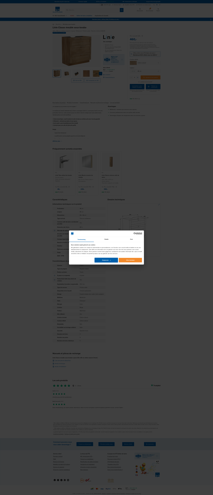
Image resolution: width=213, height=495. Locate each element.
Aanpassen (105, 260)
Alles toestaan (130, 260)
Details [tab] (107, 239)
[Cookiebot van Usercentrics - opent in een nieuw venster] (135, 233)
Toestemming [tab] (81, 239)
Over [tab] (131, 239)
